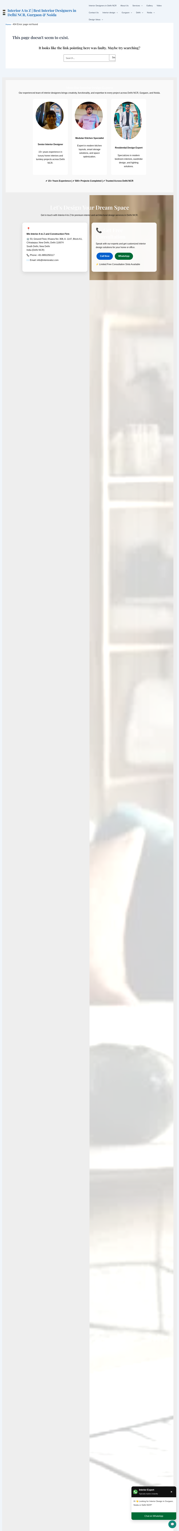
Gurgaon (125, 12)
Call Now (104, 256)
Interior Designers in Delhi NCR (102, 5)
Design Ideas (94, 19)
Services (136, 5)
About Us (124, 5)
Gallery (149, 5)
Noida (149, 12)
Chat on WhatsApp (153, 1516)
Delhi (138, 12)
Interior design (109, 12)
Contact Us (94, 12)
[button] (141, 5)
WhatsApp (123, 256)
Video (159, 5)
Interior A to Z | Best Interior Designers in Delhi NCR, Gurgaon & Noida (42, 12)
